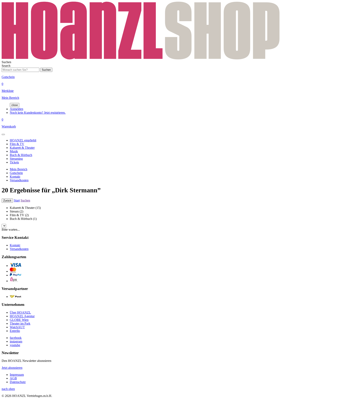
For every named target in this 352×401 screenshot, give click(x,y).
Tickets (14, 162)
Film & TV (17, 144)
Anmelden (16, 109)
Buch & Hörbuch (21, 155)
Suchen (25, 200)
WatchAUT (17, 327)
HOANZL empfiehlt (23, 140)
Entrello (15, 331)
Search (6, 65)
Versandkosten (19, 180)
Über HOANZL (20, 312)
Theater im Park (20, 323)
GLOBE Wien (19, 320)
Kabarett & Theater (22, 147)
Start (17, 200)
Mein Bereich (18, 169)
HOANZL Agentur (22, 316)
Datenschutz (18, 382)
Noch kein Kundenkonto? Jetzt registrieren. (38, 112)
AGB (13, 378)
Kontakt (15, 176)
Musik (14, 151)
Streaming (16, 158)
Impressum (17, 374)
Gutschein (16, 173)
